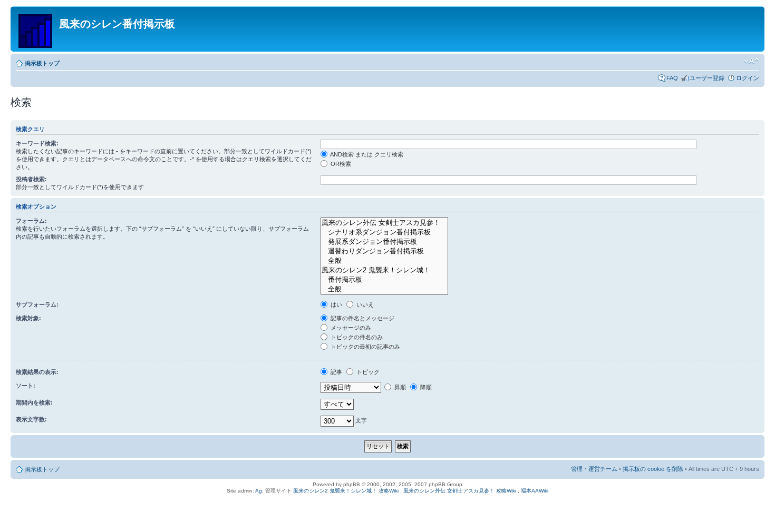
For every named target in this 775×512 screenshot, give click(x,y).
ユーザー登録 (707, 78)
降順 (425, 387)
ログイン (747, 78)
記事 (335, 372)
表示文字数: (31, 419)
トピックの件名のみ (356, 337)
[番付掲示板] (384, 279)
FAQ (672, 78)
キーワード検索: (37, 143)
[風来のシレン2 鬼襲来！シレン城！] (384, 270)
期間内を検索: (34, 402)
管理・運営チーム (594, 469)
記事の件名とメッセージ (361, 318)
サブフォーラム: (37, 304)
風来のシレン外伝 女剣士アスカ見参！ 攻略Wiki (459, 491)
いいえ (364, 304)
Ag (258, 491)
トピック (367, 372)
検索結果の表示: (37, 372)
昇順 (399, 387)
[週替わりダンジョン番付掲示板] (384, 251)
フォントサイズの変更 (751, 61)
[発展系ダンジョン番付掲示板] (384, 242)
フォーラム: (31, 221)
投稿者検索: (31, 179)
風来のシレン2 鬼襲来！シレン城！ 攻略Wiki (346, 491)
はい (335, 304)
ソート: (25, 385)
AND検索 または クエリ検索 (366, 154)
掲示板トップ (42, 63)
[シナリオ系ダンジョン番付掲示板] (384, 232)
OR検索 (340, 164)
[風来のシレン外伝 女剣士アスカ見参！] (384, 223)
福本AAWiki (534, 491)
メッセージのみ (350, 327)
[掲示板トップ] (36, 29)
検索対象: (28, 318)
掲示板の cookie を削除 (653, 469)
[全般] (384, 260)
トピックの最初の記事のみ (364, 346)
